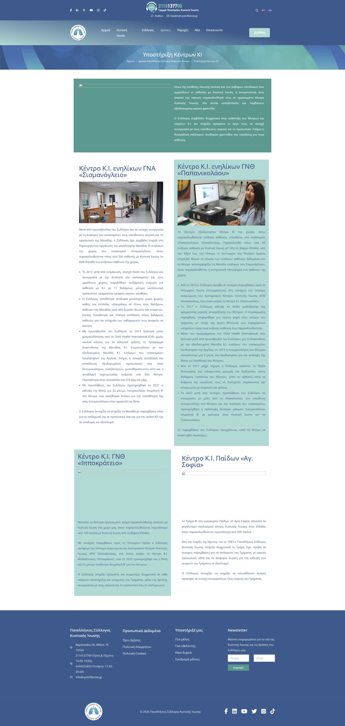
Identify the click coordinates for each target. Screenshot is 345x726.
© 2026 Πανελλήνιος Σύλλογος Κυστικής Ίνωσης (170, 711)
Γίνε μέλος (182, 639)
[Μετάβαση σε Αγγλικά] (263, 10)
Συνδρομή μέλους (187, 659)
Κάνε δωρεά (183, 653)
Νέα (197, 30)
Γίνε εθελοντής (185, 646)
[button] (259, 32)
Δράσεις (165, 30)
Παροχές (182, 30)
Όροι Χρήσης (132, 640)
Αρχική (105, 30)
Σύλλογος (148, 30)
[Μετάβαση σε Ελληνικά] (270, 10)
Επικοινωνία (214, 30)
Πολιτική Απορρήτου (137, 647)
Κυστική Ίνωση (122, 32)
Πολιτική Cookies (134, 653)
